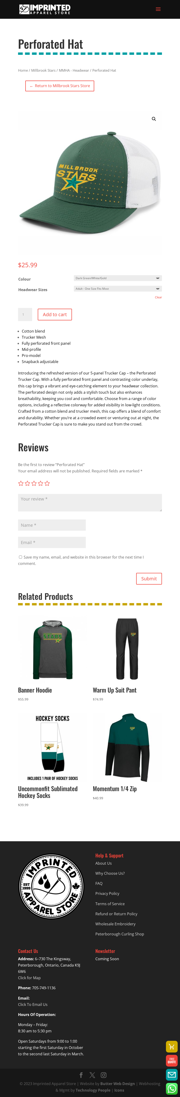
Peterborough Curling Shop (119, 934)
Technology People (93, 1090)
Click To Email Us (33, 1004)
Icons (119, 1090)
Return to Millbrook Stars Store (60, 85)
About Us (103, 863)
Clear (158, 297)
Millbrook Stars (43, 70)
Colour (24, 279)
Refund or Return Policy (116, 913)
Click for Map (29, 977)
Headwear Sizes (32, 289)
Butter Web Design (117, 1083)
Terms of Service (110, 903)
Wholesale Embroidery (115, 924)
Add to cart (55, 314)
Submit (149, 578)
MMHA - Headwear (74, 70)
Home (23, 70)
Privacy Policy (107, 893)
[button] (154, 119)
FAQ (98, 883)
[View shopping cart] (172, 1047)
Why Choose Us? (110, 873)
